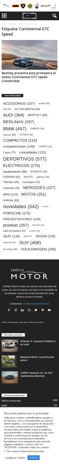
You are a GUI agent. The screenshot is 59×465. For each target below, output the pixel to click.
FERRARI (11, 177)
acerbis (44, 103)
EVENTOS (38, 171)
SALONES (38, 225)
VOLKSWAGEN (38, 249)
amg (7, 109)
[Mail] (30, 310)
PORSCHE (16, 213)
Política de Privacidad (10, 322)
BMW (14, 128)
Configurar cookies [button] (15, 457)
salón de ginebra (14, 231)
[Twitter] (36, 310)
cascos (9, 134)
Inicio (4, 24)
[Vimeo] (43, 310)
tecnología (10, 249)
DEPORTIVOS (25, 159)
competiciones (19, 146)
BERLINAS (18, 121)
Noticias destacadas (11, 401)
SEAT (11, 236)
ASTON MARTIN (27, 109)
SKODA (45, 236)
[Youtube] (50, 310)
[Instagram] (16, 310)
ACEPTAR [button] (34, 458)
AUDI (13, 115)
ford (28, 176)
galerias (42, 177)
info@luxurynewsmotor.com (36, 303)
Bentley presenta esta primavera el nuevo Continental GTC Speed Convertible (29, 77)
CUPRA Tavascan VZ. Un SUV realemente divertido (36, 374)
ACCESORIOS (19, 103)
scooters (34, 231)
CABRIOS (37, 128)
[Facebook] (9, 310)
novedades (21, 206)
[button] (54, 16)
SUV (30, 242)
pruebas (16, 225)
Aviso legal (23, 322)
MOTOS (33, 194)
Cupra (9, 152)
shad (27, 236)
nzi (45, 206)
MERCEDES (39, 188)
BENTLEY (37, 115)
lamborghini (31, 182)
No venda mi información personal (25, 451)
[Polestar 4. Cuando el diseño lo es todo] (10, 346)
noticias (11, 200)
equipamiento (15, 171)
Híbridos (11, 182)
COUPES (45, 146)
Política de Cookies (36, 322)
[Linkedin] (23, 310)
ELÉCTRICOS (21, 165)
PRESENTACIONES (21, 219)
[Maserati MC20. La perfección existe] (10, 361)
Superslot (9, 242)
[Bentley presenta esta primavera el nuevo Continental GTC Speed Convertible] (29, 55)
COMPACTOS (20, 140)
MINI (10, 194)
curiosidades (32, 152)
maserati (11, 188)
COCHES (26, 134)
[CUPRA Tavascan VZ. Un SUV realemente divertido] (10, 377)
